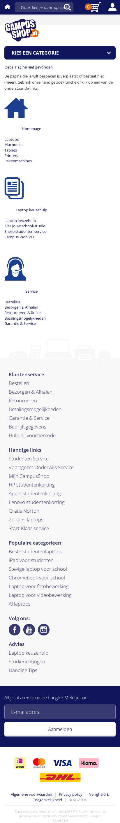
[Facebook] (14, 629)
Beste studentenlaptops (35, 551)
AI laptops (20, 603)
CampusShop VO (19, 236)
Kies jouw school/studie (24, 225)
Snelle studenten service (25, 231)
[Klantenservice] (15, 268)
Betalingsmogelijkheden (25, 318)
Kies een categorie (35, 53)
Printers (11, 155)
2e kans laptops (26, 519)
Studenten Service (29, 458)
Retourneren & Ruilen (23, 312)
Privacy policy (70, 794)
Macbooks (13, 144)
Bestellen (12, 302)
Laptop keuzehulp (31, 209)
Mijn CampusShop (29, 476)
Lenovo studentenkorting (37, 502)
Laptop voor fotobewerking (39, 586)
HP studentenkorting (32, 484)
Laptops (11, 139)
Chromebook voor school (37, 577)
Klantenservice (26, 374)
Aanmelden (60, 729)
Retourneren (23, 400)
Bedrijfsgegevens (27, 426)
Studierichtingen (27, 661)
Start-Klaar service (29, 528)
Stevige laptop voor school (38, 569)
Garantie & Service (20, 323)
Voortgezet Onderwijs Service (41, 467)
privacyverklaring (32, 816)
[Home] (16, 106)
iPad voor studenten (31, 560)
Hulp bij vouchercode (32, 435)
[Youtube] (29, 629)
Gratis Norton (24, 510)
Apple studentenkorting (35, 493)
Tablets (10, 150)
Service (31, 291)
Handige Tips (23, 670)
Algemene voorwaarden (31, 794)
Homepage (31, 128)
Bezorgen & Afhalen (21, 307)
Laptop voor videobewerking (40, 595)
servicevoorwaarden (66, 816)
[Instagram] (44, 629)
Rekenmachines (18, 160)
